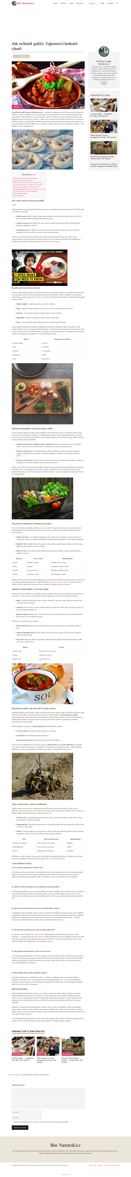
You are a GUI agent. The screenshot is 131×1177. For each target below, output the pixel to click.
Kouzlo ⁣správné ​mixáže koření (23, 180)
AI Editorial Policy (65, 1174)
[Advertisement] (65, 21)
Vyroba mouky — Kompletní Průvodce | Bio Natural (22, 1059)
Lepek (71, 3)
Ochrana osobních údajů (111, 1165)
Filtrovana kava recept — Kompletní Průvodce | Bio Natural (46, 1060)
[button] (117, 3)
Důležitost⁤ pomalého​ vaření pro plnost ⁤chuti (28, 183)
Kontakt (110, 3)
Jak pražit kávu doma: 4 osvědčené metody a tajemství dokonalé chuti (104, 165)
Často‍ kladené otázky (20, 193)
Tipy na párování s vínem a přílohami (25, 191)
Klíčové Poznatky (18, 196)
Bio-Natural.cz (26, 3)
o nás (104, 84)
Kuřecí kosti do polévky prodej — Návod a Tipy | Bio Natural (72, 1060)
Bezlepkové (17, 1054)
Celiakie (63, 3)
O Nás (102, 3)
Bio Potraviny (67, 1054)
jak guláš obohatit (38, 934)
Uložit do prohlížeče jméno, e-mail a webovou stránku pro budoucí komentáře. (41, 1122)
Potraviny (79, 3)
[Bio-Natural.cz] (14, 3)
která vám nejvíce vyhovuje (59, 582)
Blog (95, 1165)
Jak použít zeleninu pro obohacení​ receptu (27, 185)
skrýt (33, 175)
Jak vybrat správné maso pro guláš (25, 178)
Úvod (55, 3)
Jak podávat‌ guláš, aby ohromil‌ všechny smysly (29, 189)
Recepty (92, 3)
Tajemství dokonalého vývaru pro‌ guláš (26, 187)
